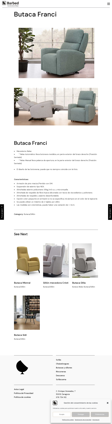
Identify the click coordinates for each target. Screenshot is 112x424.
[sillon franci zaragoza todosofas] (56, 53)
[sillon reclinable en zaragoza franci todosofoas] (56, 106)
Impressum (95, 420)
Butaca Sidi (20, 335)
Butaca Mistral (22, 282)
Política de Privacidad (23, 393)
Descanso (60, 375)
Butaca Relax (78, 287)
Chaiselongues (62, 364)
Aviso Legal (19, 389)
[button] (108, 403)
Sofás (58, 360)
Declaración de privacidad (83, 420)
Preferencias (99, 414)
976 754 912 (61, 397)
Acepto (61, 414)
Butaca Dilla (79, 282)
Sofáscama (61, 379)
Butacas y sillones (64, 367)
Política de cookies (68, 420)
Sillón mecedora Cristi (55, 282)
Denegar (81, 414)
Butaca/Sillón (29, 214)
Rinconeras (61, 371)
